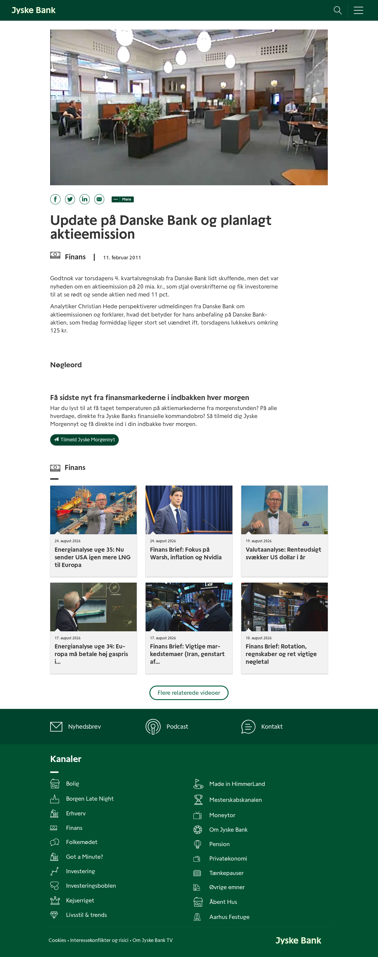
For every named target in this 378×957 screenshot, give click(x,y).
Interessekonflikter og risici (99, 940)
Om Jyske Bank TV (153, 940)
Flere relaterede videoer (189, 693)
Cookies (57, 940)
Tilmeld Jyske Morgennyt (86, 440)
